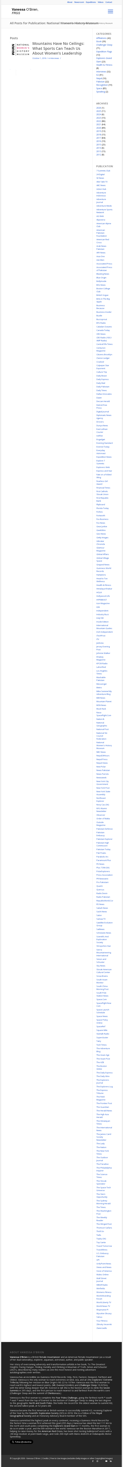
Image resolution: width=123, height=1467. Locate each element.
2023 (98, 117)
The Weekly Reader (101, 1219)
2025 (98, 111)
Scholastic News (103, 932)
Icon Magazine (103, 603)
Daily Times (101, 390)
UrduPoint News (103, 1263)
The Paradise (102, 1164)
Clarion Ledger (103, 358)
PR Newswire (102, 878)
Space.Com (101, 999)
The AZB (100, 1062)
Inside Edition (102, 621)
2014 (98, 147)
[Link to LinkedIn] (111, 1461)
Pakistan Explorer (104, 839)
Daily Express (102, 379)
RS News (100, 904)
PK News (100, 864)
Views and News (103, 1267)
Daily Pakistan (102, 386)
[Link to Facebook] (93, 1461)
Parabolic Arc (102, 856)
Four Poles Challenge (66, 1397)
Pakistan (100, 81)
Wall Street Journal (101, 1280)
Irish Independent (104, 632)
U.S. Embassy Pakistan (102, 1255)
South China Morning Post (102, 988)
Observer (100, 815)
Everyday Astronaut (100, 452)
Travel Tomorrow (104, 1246)
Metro (99, 687)
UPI (97, 1260)
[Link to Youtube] (106, 1461)
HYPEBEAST (101, 599)
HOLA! (99, 592)
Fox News (100, 523)
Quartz (99, 886)
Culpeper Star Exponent (102, 367)
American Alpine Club (103, 225)
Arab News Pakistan (101, 247)
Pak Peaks (101, 853)
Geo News (101, 533)
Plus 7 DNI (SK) (102, 867)
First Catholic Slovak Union (102, 493)
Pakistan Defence (104, 828)
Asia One (100, 256)
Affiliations (101, 38)
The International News (104, 1129)
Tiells (98, 1235)
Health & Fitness (104, 64)
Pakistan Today (103, 849)
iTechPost (100, 635)
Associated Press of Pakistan (104, 269)
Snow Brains (102, 976)
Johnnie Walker (103, 653)
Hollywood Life (103, 596)
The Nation (101, 1147)
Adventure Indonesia (101, 194)
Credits (45, 1458)
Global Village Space (102, 559)
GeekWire (101, 530)
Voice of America (104, 1271)
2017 (98, 137)
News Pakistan (103, 770)
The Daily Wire (103, 1076)
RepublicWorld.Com (104, 900)
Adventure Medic (104, 205)
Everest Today (103, 446)
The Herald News (104, 1110)
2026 (98, 107)
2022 (98, 121)
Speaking (100, 91)
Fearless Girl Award (102, 482)
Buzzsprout (101, 319)
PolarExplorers (103, 871)
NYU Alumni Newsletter (101, 810)
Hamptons (101, 574)
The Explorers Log (104, 1086)
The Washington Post (103, 1212)
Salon (99, 915)
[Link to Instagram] (97, 1461)
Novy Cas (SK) (102, 804)
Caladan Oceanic (104, 326)
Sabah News (102, 908)
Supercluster (102, 1037)
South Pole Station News (102, 994)
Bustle (99, 315)
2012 (98, 154)
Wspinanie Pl (102, 1309)
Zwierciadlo (101, 1328)
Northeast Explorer (101, 799)
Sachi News (101, 911)
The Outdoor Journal (102, 1159)
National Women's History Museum (104, 745)
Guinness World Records (103, 570)
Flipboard (100, 504)
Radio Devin (101, 893)
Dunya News (102, 425)
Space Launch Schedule (102, 1011)
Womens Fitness (103, 1292)
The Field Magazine (100, 1098)
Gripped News (103, 564)
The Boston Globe (101, 1067)
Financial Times (103, 487)
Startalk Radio (102, 1033)
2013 (98, 151)
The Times (101, 1207)
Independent (102, 610)
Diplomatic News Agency (103, 417)
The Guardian (102, 1107)
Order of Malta (103, 818)
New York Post (103, 788)
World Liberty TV (103, 1302)
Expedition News (104, 457)
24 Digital (100, 174)
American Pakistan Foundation (101, 233)
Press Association (104, 875)
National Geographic (101, 724)
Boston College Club (103, 290)
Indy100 (100, 618)
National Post (102, 729)
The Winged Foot (104, 1224)
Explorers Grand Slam (64, 1425)
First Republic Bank (102, 499)
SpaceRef (100, 1026)
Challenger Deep (104, 44)
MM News (100, 697)
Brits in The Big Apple (103, 300)
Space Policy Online (102, 1021)
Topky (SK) (101, 1238)
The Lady (100, 1143)
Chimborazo (54, 1393)
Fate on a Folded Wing (103, 476)
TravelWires (101, 1249)
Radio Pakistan (103, 897)
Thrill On (100, 1231)
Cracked (100, 361)
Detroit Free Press (101, 406)
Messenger (101, 684)
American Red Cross (102, 241)
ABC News (101, 185)
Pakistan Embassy (100, 834)
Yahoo (99, 1317)
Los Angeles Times (101, 672)
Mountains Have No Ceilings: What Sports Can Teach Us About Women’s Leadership (58, 48)
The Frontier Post (104, 1103)
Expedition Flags (104, 51)
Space (99, 88)
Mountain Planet (103, 701)
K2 (97, 74)
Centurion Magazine (100, 349)
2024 (98, 114)
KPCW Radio (102, 663)
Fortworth (100, 515)
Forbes (99, 511)
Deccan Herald (103, 401)
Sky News (100, 965)
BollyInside (101, 281)
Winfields (100, 1288)
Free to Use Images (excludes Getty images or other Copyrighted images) (81, 1458)
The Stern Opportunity (101, 1195)
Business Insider (104, 312)
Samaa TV (101, 919)
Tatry (98, 1041)
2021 (98, 124)
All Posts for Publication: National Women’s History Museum (54, 23)
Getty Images (102, 537)
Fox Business (102, 519)
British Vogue (102, 295)
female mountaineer (49, 1356)
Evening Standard (104, 443)
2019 (98, 131)
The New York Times (102, 1152)
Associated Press (104, 263)
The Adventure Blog (103, 1050)
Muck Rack (101, 708)
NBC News (101, 752)
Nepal (99, 78)
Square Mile (101, 1030)
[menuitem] (70, 2)
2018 (98, 134)
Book (99, 41)
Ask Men (100, 260)
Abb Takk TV (102, 181)
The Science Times (101, 1176)
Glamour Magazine (100, 549)
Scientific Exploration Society (44, 1413)
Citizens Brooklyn (104, 354)
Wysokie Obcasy (104, 1313)
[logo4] (24, 11)
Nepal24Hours (103, 755)
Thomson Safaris (104, 1227)
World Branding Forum (103, 1297)
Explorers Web (103, 467)
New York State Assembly (103, 793)
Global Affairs (102, 554)
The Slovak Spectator (101, 1182)
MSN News (101, 705)
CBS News (101, 334)
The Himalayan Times (103, 1122)
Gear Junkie (101, 526)
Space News (102, 1016)
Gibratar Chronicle (100, 542)
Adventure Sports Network (104, 211)
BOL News (101, 285)
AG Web (100, 216)
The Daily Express (104, 1072)
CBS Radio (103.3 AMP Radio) (103, 339)
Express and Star (104, 470)
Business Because (100, 307)
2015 (98, 144)
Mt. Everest (59, 1385)
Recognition (102, 84)
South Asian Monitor (101, 981)
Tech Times (101, 1044)
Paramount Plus (103, 860)
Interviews (54, 58)
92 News (100, 178)
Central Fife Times (104, 344)
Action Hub (101, 189)
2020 (98, 127)
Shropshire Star (103, 946)
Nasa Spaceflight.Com (103, 714)
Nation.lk (100, 719)
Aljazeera (100, 219)
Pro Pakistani (102, 882)
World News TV (103, 1306)
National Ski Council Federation (101, 736)
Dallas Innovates (104, 394)
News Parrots (102, 774)
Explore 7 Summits (100, 462)
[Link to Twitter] (102, 1461)
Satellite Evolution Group (104, 924)
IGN (98, 607)
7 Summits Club (103, 170)
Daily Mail (100, 383)
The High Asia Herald (102, 1116)
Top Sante (101, 1242)
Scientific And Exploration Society (102, 939)
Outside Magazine (100, 824)
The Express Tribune (102, 1091)
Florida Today (102, 508)
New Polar (101, 766)
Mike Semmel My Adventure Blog (104, 693)
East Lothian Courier (102, 430)
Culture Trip (101, 372)
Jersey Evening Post (103, 648)
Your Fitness (102, 1320)
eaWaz (99, 435)
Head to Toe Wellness (102, 580)
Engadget (100, 439)
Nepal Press (102, 759)
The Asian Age (102, 1055)
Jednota (100, 643)
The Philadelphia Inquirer (104, 1169)
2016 (98, 141)
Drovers (100, 421)
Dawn (99, 397)
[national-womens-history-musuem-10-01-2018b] (20, 56)
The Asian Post (103, 1058)
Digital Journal (102, 411)
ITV (97, 639)
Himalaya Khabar (104, 588)
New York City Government (102, 783)
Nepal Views (102, 763)
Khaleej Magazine (100, 658)
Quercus (100, 889)
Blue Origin (101, 277)
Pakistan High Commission (102, 844)
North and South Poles (40, 1402)
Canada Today (103, 330)
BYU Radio (101, 323)
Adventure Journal (101, 201)
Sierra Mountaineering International (103, 952)
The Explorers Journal (102, 1081)
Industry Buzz (102, 614)
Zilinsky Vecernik (104, 1324)
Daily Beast (101, 375)
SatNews (100, 929)
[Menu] (109, 11)
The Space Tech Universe (103, 1189)
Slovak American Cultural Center (104, 971)
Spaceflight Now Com (103, 1004)
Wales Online (102, 1274)
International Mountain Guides (104, 627)
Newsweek (101, 777)
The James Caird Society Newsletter (103, 1137)
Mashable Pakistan (101, 679)
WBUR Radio (102, 1284)
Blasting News (102, 273)
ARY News (100, 252)
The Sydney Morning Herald (103, 1202)
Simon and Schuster (101, 960)
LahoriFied (101, 667)
